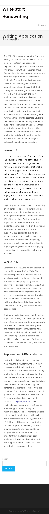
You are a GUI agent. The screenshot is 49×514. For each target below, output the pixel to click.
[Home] (3, 39)
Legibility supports (23, 401)
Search (5, 459)
